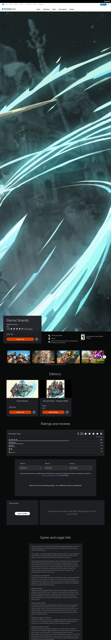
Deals (54, 9)
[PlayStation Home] (3, 4)
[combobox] (30, 468)
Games (15, 4)
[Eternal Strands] (18, 356)
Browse (71, 9)
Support (41, 4)
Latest (38, 9)
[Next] (104, 357)
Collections (46, 9)
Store (6, 4)
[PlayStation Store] (9, 9)
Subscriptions (62, 9)
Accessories (28, 4)
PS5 (11, 4)
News (35, 4)
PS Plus (21, 4)
